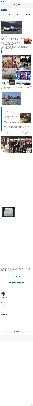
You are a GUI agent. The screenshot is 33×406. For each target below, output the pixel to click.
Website (23, 325)
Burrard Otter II (28, 46)
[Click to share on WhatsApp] (18, 282)
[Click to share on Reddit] (20, 282)
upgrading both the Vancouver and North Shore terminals (14, 90)
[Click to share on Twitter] (13, 282)
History (15, 17)
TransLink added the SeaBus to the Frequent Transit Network (14, 86)
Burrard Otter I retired (17, 46)
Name (2, 325)
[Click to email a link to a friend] (23, 282)
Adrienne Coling (23, 17)
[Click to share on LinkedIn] (15, 282)
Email (13, 325)
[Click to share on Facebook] (10, 282)
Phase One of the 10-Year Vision (6, 270)
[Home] (1, 10)
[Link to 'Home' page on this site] (2, 1)
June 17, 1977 (5, 38)
